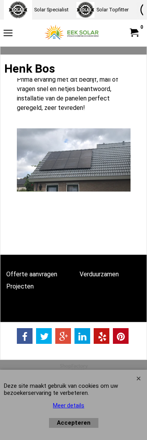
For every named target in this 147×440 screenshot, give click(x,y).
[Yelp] (101, 336)
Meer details (68, 405)
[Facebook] (25, 336)
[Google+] (63, 336)
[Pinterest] (121, 336)
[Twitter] (44, 336)
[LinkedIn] (82, 336)
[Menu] (8, 34)
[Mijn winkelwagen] (134, 33)
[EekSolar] (72, 33)
